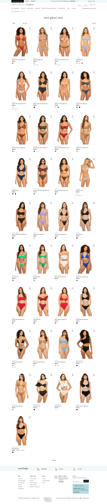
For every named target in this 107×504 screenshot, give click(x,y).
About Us (44, 478)
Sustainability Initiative (46, 480)
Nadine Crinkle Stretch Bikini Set (40, 103)
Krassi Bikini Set (15, 448)
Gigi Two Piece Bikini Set (38, 234)
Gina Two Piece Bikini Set (17, 362)
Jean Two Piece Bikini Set (81, 103)
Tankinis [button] (37, 8)
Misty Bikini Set (36, 276)
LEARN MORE (72, 1)
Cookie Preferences (85, 498)
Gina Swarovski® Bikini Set (60, 234)
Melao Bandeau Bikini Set (60, 276)
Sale (68, 8)
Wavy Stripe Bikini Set (38, 59)
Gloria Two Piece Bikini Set (39, 362)
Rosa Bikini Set (58, 406)
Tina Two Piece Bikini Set (60, 362)
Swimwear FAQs (21, 488)
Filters (14, 23)
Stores (74, 8)
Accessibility (68, 498)
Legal (64, 498)
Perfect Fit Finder (33, 478)
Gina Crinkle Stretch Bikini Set (18, 59)
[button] (94, 1)
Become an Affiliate (33, 482)
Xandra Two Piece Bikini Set (82, 147)
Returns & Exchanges (21, 480)
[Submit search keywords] (86, 5)
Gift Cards (32, 480)
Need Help (90, 1)
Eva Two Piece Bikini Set (17, 406)
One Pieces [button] (30, 8)
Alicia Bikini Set (79, 59)
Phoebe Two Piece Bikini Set (61, 103)
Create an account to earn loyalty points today (80, 489)
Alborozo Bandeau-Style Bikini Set (19, 234)
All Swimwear (16, 11)
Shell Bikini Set (79, 190)
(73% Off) (22, 450)
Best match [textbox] (25, 23)
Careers (43, 482)
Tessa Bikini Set (79, 234)
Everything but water (18, 1)
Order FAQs (20, 486)
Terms (57, 498)
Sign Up (86, 480)
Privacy (60, 498)
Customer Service (21, 482)
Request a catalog (33, 484)
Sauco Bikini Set (36, 319)
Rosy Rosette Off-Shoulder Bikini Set (41, 190)
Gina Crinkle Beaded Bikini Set (61, 190)
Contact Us (20, 484)
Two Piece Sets (22, 11)
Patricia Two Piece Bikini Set (18, 319)
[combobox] (83, 5)
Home (12, 11)
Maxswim (27, 1)
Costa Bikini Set (36, 406)
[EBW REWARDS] (81, 486)
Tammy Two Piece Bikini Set (82, 276)
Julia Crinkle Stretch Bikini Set (18, 147)
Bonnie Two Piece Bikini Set (82, 319)
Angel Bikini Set (15, 190)
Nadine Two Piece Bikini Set (61, 319)
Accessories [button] (61, 8)
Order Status (20, 478)
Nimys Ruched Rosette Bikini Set (62, 147)
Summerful (33, 1)
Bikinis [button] (23, 8)
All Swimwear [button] (15, 8)
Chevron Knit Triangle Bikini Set (61, 59)
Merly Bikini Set (79, 362)
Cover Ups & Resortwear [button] (49, 8)
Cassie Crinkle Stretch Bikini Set (40, 147)
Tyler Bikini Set (15, 276)
